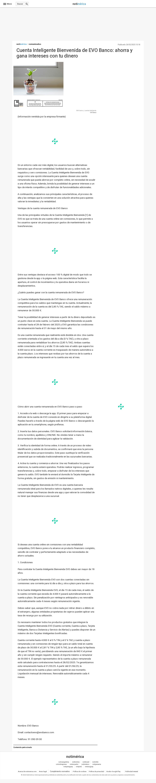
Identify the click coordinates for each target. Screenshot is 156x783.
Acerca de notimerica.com (27, 771)
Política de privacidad (96, 771)
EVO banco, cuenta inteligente (86, 111)
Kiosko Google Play (113, 771)
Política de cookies (79, 771)
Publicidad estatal (131, 771)
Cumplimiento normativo (60, 771)
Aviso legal (43, 771)
